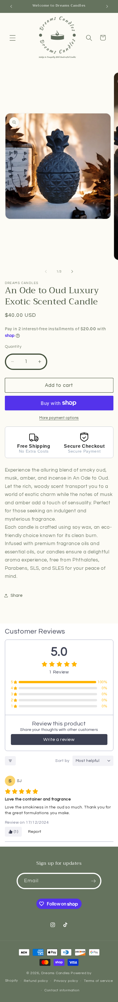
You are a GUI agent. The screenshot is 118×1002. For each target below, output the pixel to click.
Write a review (58, 739)
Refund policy (36, 981)
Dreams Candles (55, 973)
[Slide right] (72, 271)
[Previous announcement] (11, 6)
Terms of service (98, 981)
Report (35, 832)
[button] (12, 38)
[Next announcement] (107, 6)
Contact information (62, 990)
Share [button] (17, 595)
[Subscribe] (93, 881)
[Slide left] (46, 271)
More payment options (59, 418)
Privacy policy (66, 981)
